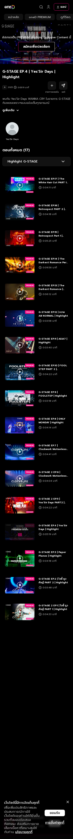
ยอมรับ (55, 812)
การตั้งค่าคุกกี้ (54, 822)
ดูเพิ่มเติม (8, 110)
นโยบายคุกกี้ (23, 832)
